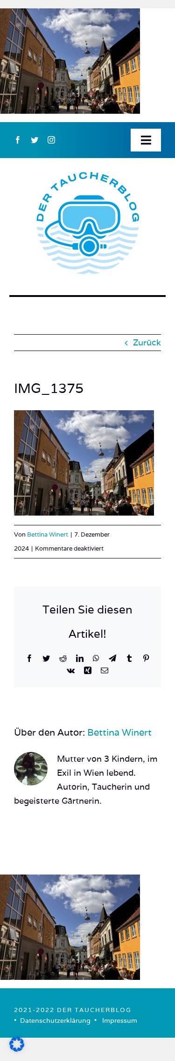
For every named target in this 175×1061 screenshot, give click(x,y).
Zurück (147, 342)
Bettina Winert (47, 534)
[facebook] (17, 140)
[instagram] (51, 140)
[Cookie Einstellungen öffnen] (16, 1048)
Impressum (119, 1020)
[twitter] (34, 140)
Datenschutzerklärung (55, 1020)
